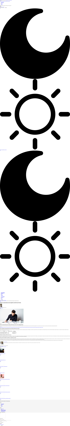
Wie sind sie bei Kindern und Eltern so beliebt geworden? (38, 327)
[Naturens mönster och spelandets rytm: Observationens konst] (2, 384)
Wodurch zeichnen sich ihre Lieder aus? (29, 327)
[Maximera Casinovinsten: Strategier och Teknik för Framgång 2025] (2, 397)
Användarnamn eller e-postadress (3, 420)
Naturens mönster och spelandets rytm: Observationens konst (4, 385)
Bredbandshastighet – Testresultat (2, 353)
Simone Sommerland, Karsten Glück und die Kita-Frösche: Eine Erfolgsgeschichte (7, 327)
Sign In (5, 300)
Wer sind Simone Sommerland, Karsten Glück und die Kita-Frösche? (20, 327)
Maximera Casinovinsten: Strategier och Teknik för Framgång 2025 (5, 398)
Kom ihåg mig (2, 422)
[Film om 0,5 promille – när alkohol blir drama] (2, 365)
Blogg (0, 301)
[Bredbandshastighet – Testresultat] (2, 352)
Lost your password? (2, 424)
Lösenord (1, 421)
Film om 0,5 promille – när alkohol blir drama (3, 366)
